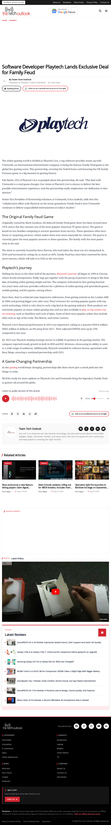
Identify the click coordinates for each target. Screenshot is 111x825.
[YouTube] (103, 429)
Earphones (62, 740)
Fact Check (7, 772)
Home (4, 20)
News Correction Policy (11, 821)
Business (6, 768)
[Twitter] (84, 726)
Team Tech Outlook (30, 428)
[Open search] (100, 11)
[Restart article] (81, 398)
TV (58, 757)
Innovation (7, 744)
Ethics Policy (79, 2)
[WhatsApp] (29, 413)
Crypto (5, 777)
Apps (4, 752)
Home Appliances (10, 757)
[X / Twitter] (86, 429)
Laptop (60, 744)
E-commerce (7, 748)
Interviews (6, 740)
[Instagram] (92, 429)
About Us (61, 768)
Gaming (13, 20)
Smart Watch (63, 752)
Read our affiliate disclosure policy (87, 814)
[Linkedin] (106, 726)
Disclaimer (67, 2)
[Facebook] (11, 413)
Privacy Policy (91, 2)
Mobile (60, 748)
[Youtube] (99, 726)
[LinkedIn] (23, 413)
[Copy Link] (35, 413)
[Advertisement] (55, 42)
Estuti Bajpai (6, 492)
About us (56, 2)
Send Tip (11, 799)
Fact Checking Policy (31, 821)
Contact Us (104, 2)
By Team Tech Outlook (20, 79)
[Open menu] (106, 11)
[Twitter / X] (17, 413)
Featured (6, 781)
